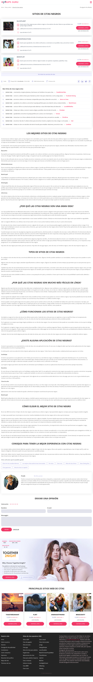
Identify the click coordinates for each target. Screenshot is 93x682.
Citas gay (25, 647)
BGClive (41, 660)
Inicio (2, 639)
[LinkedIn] (82, 81)
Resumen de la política (7, 658)
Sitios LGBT (26, 639)
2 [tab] (91, 568)
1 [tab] (91, 566)
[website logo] (8, 26)
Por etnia (51, 463)
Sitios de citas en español (20, 467)
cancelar (16, 529)
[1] (10, 504)
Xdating (41, 668)
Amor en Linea (64, 99)
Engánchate (26, 652)
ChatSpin (62, 110)
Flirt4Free (65, 117)
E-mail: (49, 508)
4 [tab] (91, 573)
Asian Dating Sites (84, 463)
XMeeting (41, 666)
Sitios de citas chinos (71, 463)
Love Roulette (43, 650)
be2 (72, 121)
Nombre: (4, 508)
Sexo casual (42, 639)
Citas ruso (59, 463)
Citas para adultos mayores (30, 658)
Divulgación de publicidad (8, 647)
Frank (23, 476)
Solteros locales (27, 663)
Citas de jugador (27, 642)
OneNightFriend (43, 663)
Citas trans (26, 668)
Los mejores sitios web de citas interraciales (33, 463)
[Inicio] (10, 2)
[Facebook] (78, 81)
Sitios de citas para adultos (30, 650)
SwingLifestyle (43, 647)
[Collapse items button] (46, 74)
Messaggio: (4, 515)
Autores (3, 645)
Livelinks (68, 124)
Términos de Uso (6, 663)
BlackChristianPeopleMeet (46, 652)
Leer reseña (12, 620)
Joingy (41, 645)
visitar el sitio (83, 28)
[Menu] (91, 2)
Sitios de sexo (26, 645)
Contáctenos (4, 650)
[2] (12, 504)
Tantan (58, 114)
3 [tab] (91, 570)
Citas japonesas (7, 467)
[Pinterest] (89, 81)
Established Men (61, 92)
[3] (14, 504)
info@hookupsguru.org (73, 639)
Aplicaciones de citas (28, 655)
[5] (17, 504)
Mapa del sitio (5, 660)
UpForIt (41, 658)
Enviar (7, 529)
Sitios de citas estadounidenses (11, 463)
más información (83, 31)
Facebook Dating (71, 96)
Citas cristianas (27, 660)
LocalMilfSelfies (68, 106)
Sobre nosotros (5, 642)
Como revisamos (5, 652)
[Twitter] (86, 81)
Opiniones (4, 655)
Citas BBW (25, 666)
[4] (15, 504)
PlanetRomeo (43, 655)
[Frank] (10, 482)
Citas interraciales (44, 642)
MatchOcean (72, 103)
